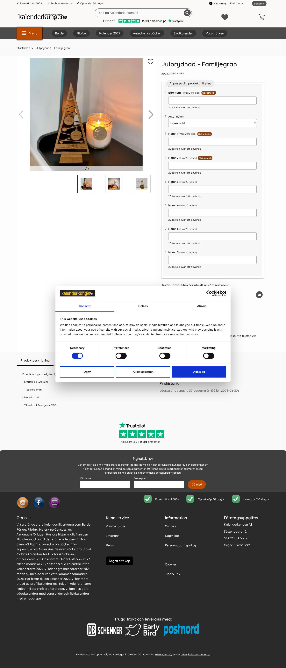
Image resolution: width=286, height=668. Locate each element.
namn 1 (189, 133)
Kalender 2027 (109, 33)
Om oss (170, 526)
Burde (59, 33)
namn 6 (182, 229)
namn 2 (189, 158)
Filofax (81, 33)
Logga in (259, 3)
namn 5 (182, 252)
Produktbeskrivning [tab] (35, 360)
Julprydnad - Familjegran (52, 48)
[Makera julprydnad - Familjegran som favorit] (150, 62)
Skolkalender (183, 33)
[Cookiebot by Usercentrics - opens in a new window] (209, 293)
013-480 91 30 (163, 654)
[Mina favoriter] (224, 17)
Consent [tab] (84, 306)
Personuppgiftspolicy (180, 545)
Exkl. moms (236, 3)
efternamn (191, 92)
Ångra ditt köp (119, 561)
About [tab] (201, 306)
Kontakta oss (115, 526)
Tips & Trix (172, 574)
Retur (110, 545)
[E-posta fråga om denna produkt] (259, 294)
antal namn (175, 116)
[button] (151, 114)
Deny (87, 372)
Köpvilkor (172, 536)
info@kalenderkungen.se (195, 654)
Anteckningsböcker (147, 33)
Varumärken (215, 33)
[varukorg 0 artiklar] (263, 17)
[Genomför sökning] (187, 12)
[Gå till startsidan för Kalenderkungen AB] (42, 17)
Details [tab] (143, 306)
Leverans (112, 536)
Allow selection (143, 372)
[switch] (121, 356)
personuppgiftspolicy (168, 472)
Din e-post (140, 478)
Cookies (171, 564)
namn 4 (182, 205)
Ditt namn (86, 478)
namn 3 (182, 181)
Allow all (199, 372)
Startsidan (23, 48)
